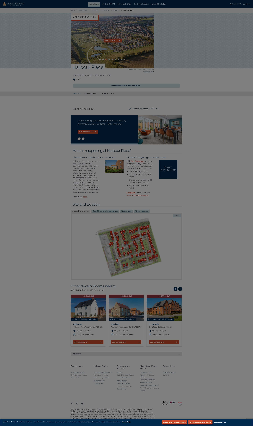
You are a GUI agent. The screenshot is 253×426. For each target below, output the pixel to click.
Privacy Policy (126, 422)
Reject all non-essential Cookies (200, 422)
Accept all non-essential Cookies (174, 422)
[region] (126, 422)
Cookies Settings (220, 422)
